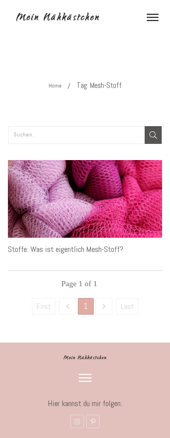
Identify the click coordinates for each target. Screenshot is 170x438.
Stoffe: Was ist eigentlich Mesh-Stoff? (65, 249)
